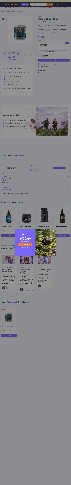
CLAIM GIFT (25, 244)
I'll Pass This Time (25, 247)
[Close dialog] (54, 231)
